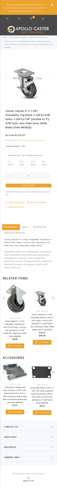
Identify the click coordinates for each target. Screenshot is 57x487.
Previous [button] (6, 78)
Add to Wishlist (16, 202)
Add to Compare (38, 202)
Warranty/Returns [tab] (14, 233)
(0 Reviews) (23, 140)
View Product (16, 346)
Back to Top (28, 481)
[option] (28, 78)
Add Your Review (37, 140)
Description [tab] (11, 227)
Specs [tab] (25, 227)
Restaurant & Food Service (38, 37)
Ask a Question (16, 207)
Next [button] (50, 78)
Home (5, 37)
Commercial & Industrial (18, 37)
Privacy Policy (38, 473)
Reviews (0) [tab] (39, 227)
